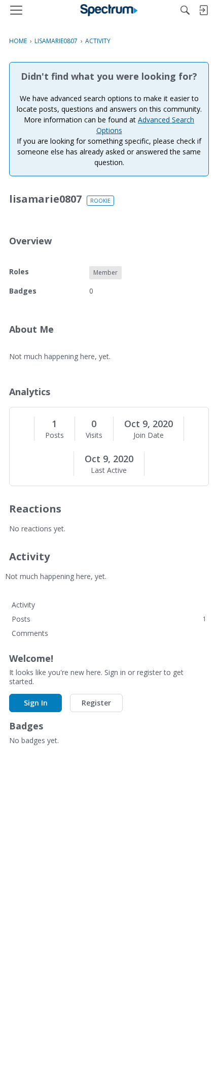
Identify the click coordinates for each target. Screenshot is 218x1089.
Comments (30, 633)
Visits (94, 435)
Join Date (148, 435)
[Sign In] (203, 10)
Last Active (109, 470)
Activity (23, 605)
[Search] (185, 10)
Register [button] (96, 703)
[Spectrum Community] (109, 10)
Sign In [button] (36, 703)
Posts (54, 435)
